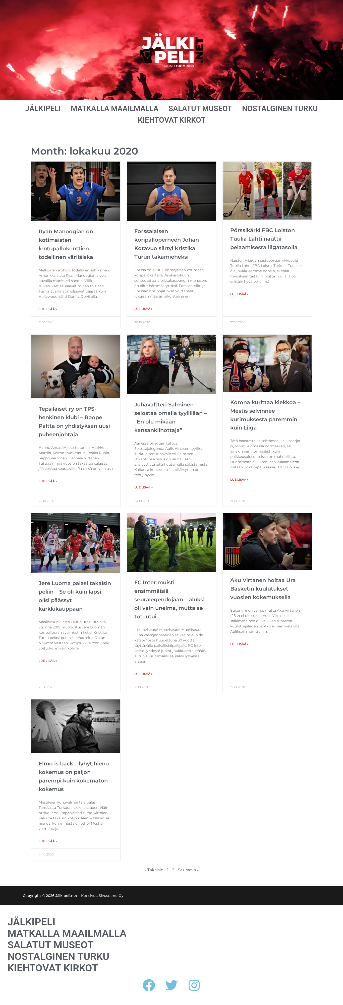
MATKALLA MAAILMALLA (114, 108)
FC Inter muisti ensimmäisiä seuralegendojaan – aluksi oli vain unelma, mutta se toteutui (169, 599)
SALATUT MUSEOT (200, 108)
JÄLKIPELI (43, 108)
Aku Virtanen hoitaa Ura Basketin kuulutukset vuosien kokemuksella (263, 588)
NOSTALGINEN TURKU (280, 108)
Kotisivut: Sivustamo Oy (102, 895)
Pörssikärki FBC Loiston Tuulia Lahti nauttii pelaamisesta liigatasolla (264, 238)
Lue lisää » (48, 309)
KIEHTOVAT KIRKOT (171, 120)
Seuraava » (188, 870)
